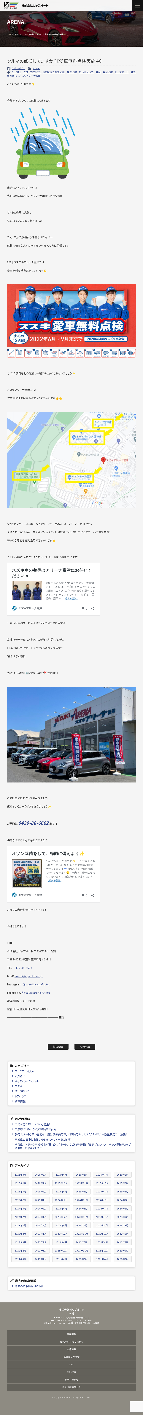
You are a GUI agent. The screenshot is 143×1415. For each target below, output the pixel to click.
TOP (9, 34)
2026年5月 (82, 1174)
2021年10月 (102, 1250)
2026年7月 (41, 1174)
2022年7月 (41, 1242)
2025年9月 (122, 1183)
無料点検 (108, 72)
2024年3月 (122, 1208)
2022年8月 (20, 1242)
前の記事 (58, 1047)
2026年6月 (61, 1174)
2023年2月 (20, 1233)
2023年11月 (81, 1216)
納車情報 (20, 1101)
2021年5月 (82, 1259)
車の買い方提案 (71, 1356)
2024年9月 (122, 1200)
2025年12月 (61, 1183)
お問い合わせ (71, 1379)
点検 (25, 72)
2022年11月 (81, 1233)
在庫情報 (71, 1349)
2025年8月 (20, 1191)
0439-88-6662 (23, 968)
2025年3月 (122, 1191)
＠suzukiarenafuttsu (36, 984)
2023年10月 (102, 1216)
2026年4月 (102, 1174)
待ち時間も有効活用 (54, 72)
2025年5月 (82, 1191)
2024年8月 (20, 1208)
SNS (71, 1364)
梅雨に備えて (86, 72)
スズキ (36, 68)
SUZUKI (16, 72)
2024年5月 (82, 1208)
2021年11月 (81, 1250)
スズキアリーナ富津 (30, 75)
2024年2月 (20, 1216)
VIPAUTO (35, 72)
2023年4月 (102, 1225)
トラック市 (21, 1096)
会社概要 (71, 1372)
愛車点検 (72, 72)
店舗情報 (71, 1334)
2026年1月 (41, 1183)
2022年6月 (61, 1242)
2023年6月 (61, 1225)
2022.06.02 (18, 68)
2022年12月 (61, 1233)
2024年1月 (41, 1216)
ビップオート (121, 72)
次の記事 (85, 1047)
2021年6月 (61, 1259)
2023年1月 (41, 1233)
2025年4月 (102, 1191)
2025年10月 (102, 1183)
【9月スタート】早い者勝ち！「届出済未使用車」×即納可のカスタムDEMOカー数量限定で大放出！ (71, 1134)
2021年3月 (122, 1259)
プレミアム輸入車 (25, 1071)
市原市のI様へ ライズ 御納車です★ (35, 1129)
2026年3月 (122, 1174)
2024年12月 (61, 1200)
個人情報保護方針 (71, 1387)
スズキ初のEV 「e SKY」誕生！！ (33, 1124)
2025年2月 (20, 1200)
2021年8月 (20, 1259)
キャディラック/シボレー (28, 1081)
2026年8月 (20, 1174)
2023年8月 (20, 1225)
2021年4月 (102, 1259)
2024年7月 (41, 1208)
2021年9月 (122, 1250)
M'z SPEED (22, 1091)
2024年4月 (102, 1208)
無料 (98, 72)
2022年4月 (102, 1242)
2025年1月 (41, 1200)
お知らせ (20, 1076)
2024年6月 (61, 1208)
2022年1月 (41, 1250)
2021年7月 (41, 1259)
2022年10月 (102, 1233)
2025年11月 (81, 1183)
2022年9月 (122, 1233)
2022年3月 (122, 1242)
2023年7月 (41, 1225)
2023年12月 (61, 1216)
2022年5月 (82, 1242)
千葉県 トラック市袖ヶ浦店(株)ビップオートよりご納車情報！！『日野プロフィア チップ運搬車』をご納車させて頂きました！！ (73, 1146)
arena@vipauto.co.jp (29, 976)
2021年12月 (61, 1250)
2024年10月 (102, 1200)
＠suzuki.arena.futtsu (35, 992)
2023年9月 (122, 1216)
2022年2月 (20, 1250)
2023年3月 (122, 1225)
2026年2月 (20, 1183)
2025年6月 (61, 1191)
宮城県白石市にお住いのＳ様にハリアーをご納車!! (43, 1139)
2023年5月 (82, 1225)
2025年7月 (41, 1191)
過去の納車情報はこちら (29, 1286)
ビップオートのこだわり (71, 1341)
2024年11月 (81, 1200)
